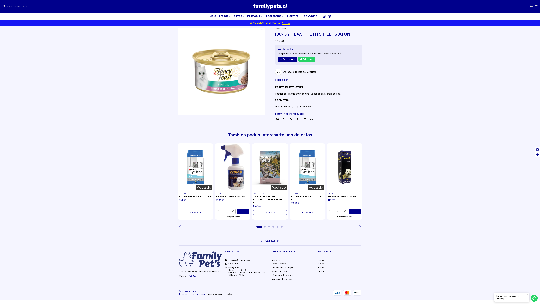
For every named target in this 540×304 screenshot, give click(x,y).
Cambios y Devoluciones (283, 279)
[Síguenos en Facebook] (329, 16)
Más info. (286, 23)
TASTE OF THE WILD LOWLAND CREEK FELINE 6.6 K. (269, 199)
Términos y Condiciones (283, 275)
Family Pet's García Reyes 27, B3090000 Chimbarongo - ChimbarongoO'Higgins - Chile (247, 271)
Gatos (321, 263)
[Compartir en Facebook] (277, 119)
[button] (312, 16)
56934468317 (234, 263)
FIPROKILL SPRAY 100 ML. (342, 196)
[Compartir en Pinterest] (298, 119)
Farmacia (322, 267)
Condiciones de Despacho (284, 267)
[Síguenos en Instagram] (324, 16)
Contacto (276, 260)
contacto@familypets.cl (239, 260)
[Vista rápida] (181, 170)
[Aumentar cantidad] (233, 211)
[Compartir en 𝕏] (284, 119)
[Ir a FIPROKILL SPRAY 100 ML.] (344, 167)
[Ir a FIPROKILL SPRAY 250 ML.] (232, 167)
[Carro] (536, 6)
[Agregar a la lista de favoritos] (181, 164)
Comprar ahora (233, 216)
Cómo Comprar (279, 263)
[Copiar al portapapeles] (312, 119)
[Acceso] (531, 6)
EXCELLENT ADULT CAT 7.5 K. (307, 198)
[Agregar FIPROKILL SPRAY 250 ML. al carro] (243, 211)
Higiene (321, 271)
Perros (321, 260)
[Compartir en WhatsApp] (291, 119)
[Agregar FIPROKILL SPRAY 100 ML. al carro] (355, 211)
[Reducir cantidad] (218, 211)
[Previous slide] (180, 226)
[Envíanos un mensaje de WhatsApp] (534, 298)
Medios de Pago (279, 271)
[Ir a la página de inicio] (270, 6)
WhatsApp (308, 59)
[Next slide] (360, 226)
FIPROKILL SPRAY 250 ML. (231, 196)
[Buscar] (4, 6)
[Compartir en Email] (305, 119)
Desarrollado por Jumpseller (219, 294)
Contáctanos (289, 59)
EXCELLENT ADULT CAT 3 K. (195, 196)
